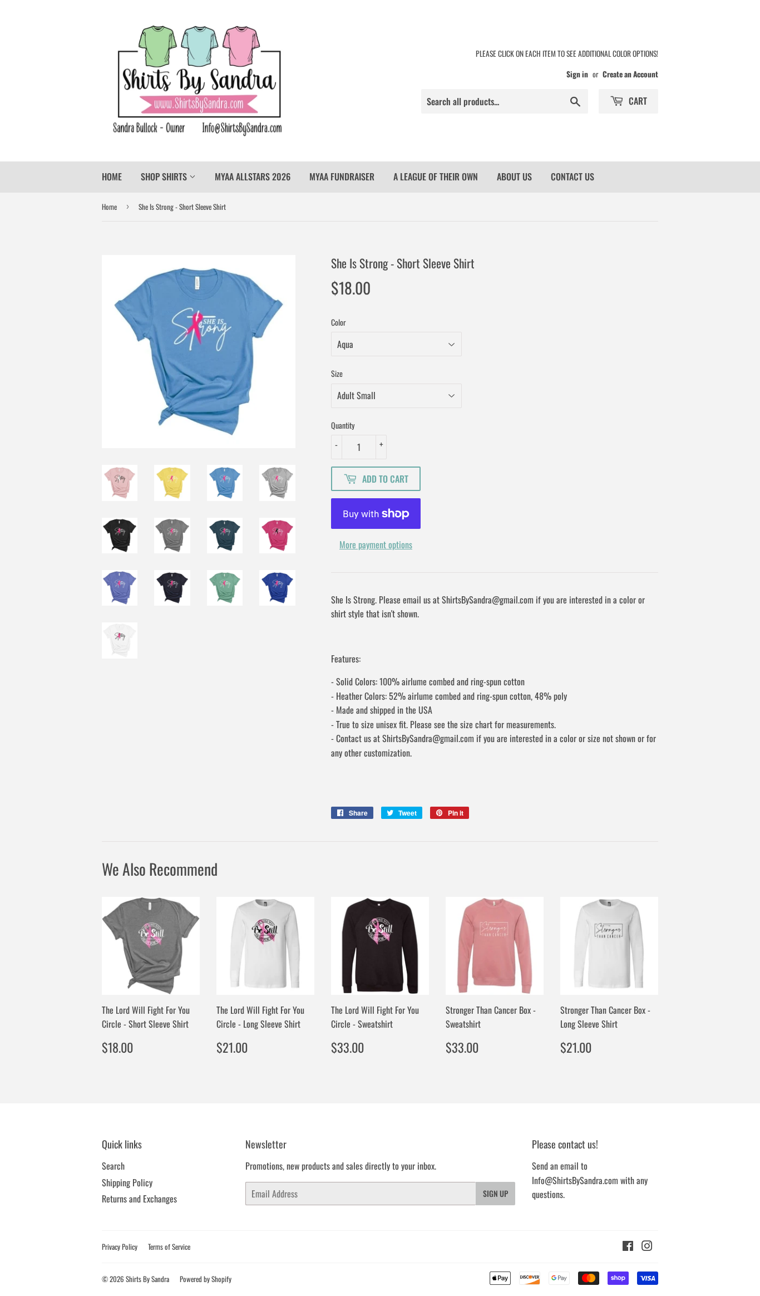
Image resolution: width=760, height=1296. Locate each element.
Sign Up (495, 1193)
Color (338, 322)
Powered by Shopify (205, 1278)
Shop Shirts (165, 176)
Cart (636, 100)
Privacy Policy (119, 1246)
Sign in (577, 74)
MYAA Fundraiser (341, 176)
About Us (514, 176)
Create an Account (630, 74)
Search (113, 1165)
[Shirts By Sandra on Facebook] (628, 1246)
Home (112, 176)
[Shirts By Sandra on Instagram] (647, 1246)
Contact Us (572, 176)
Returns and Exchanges (139, 1198)
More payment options (375, 544)
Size (337, 373)
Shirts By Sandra (147, 1278)
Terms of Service (169, 1246)
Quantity (342, 425)
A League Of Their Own (435, 176)
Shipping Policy (127, 1182)
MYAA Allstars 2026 (252, 176)
